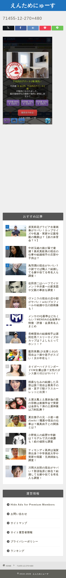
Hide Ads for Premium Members (33, 504)
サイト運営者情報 (22, 532)
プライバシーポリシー (24, 541)
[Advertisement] (33, 174)
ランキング (17, 550)
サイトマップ (19, 523)
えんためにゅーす (33, 5)
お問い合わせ (19, 514)
